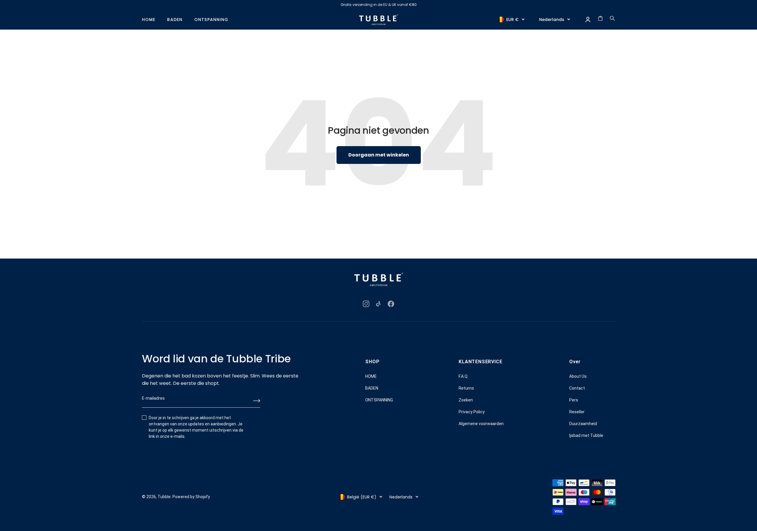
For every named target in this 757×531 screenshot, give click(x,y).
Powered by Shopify (191, 496)
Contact (577, 388)
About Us (578, 376)
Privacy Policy (472, 411)
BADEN (174, 20)
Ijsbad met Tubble (586, 435)
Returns (466, 388)
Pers (573, 400)
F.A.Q (463, 376)
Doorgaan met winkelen (378, 154)
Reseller (577, 411)
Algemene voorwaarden (481, 423)
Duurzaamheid (583, 423)
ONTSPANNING (211, 20)
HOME (148, 20)
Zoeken (466, 400)
